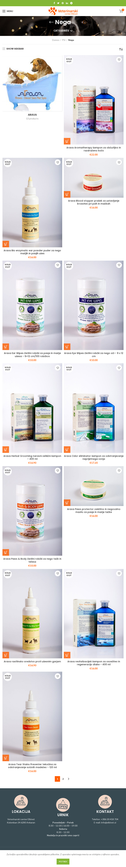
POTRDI (63, 861)
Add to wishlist (119, 59)
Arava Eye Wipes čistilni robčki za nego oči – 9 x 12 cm (93, 355)
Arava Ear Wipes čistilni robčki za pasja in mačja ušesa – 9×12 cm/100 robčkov (32, 355)
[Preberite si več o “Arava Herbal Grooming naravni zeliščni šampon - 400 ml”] (5, 449)
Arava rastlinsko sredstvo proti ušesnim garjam (32, 661)
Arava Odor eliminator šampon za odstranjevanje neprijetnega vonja (94, 457)
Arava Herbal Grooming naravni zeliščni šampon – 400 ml (32, 457)
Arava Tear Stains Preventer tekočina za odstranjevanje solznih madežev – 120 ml (32, 766)
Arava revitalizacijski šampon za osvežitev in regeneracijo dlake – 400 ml (93, 663)
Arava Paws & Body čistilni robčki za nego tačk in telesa (32, 560)
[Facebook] (54, 3)
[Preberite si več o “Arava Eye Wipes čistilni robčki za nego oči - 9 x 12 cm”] (67, 346)
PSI (64, 40)
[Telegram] (71, 3)
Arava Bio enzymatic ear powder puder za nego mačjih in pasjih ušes (32, 252)
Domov (55, 40)
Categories (61, 30)
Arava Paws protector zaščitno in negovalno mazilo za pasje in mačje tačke (93, 511)
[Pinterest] (63, 3)
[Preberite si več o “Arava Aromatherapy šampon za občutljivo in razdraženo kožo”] (67, 141)
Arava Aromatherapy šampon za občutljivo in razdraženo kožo (93, 149)
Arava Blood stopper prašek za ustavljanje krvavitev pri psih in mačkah (93, 202)
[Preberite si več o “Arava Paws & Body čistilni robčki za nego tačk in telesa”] (5, 552)
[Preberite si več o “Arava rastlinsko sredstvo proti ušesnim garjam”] (5, 655)
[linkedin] (67, 3)
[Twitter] (58, 3)
